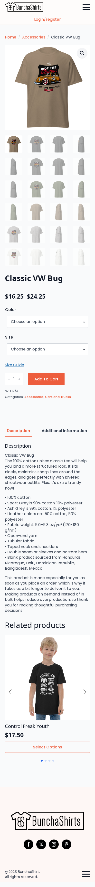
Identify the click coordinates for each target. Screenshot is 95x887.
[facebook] (28, 844)
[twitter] (41, 844)
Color (10, 310)
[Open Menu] (86, 7)
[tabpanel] (47, 528)
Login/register (47, 19)
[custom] (66, 844)
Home (10, 37)
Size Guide (14, 365)
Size (9, 337)
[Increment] (19, 379)
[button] (82, 53)
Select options (47, 747)
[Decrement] (8, 379)
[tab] (18, 431)
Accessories (33, 37)
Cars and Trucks (58, 397)
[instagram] (54, 844)
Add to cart (46, 379)
